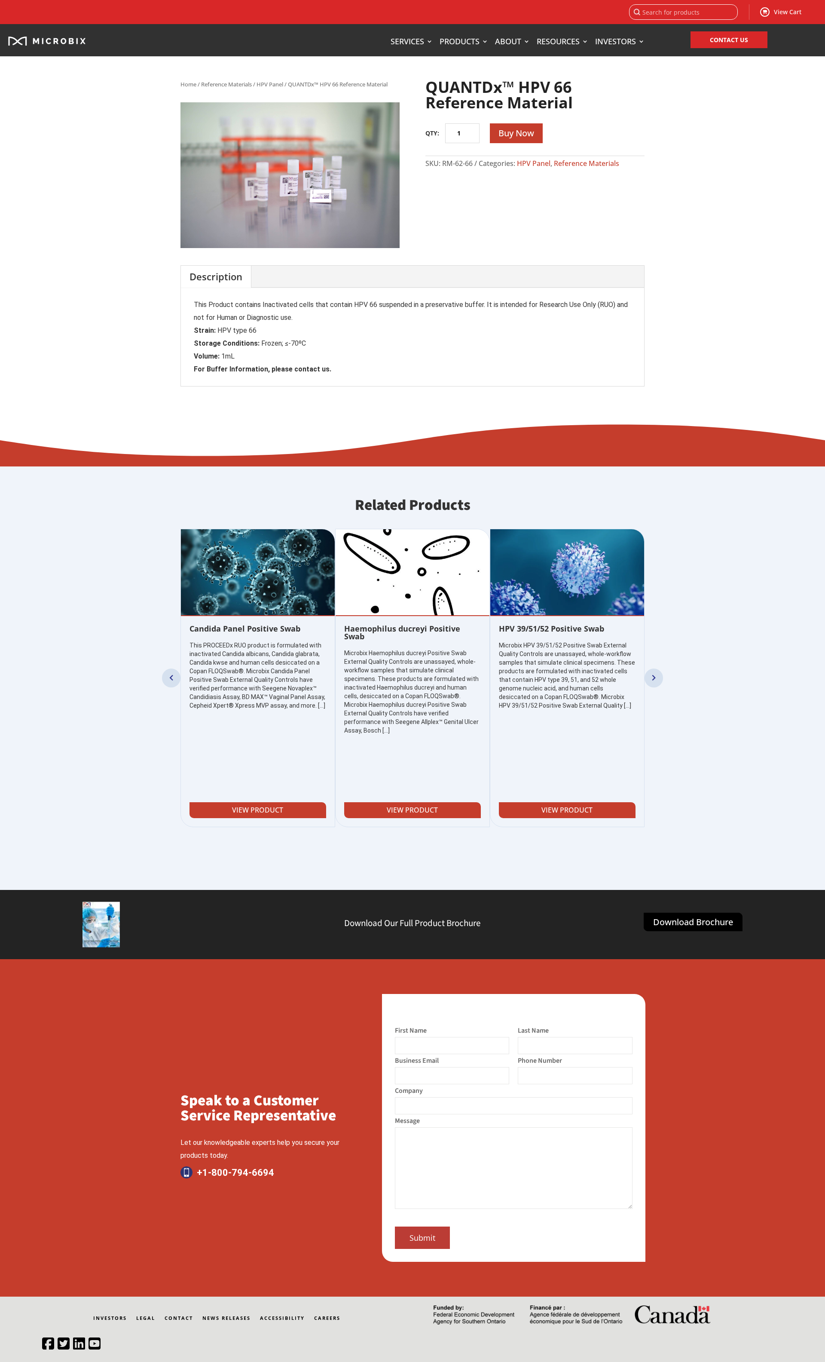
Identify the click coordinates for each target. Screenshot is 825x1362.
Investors (615, 42)
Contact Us (729, 40)
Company (409, 1090)
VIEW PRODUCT (257, 810)
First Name (411, 1030)
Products (460, 42)
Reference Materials (226, 84)
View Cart (787, 12)
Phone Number (540, 1060)
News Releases (226, 1318)
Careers (327, 1318)
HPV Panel (270, 84)
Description (215, 276)
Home (188, 84)
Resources (558, 42)
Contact (179, 1318)
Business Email (417, 1060)
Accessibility (282, 1318)
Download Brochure (693, 922)
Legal (145, 1318)
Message (407, 1121)
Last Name (533, 1030)
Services (407, 42)
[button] (171, 678)
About (508, 42)
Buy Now (516, 133)
